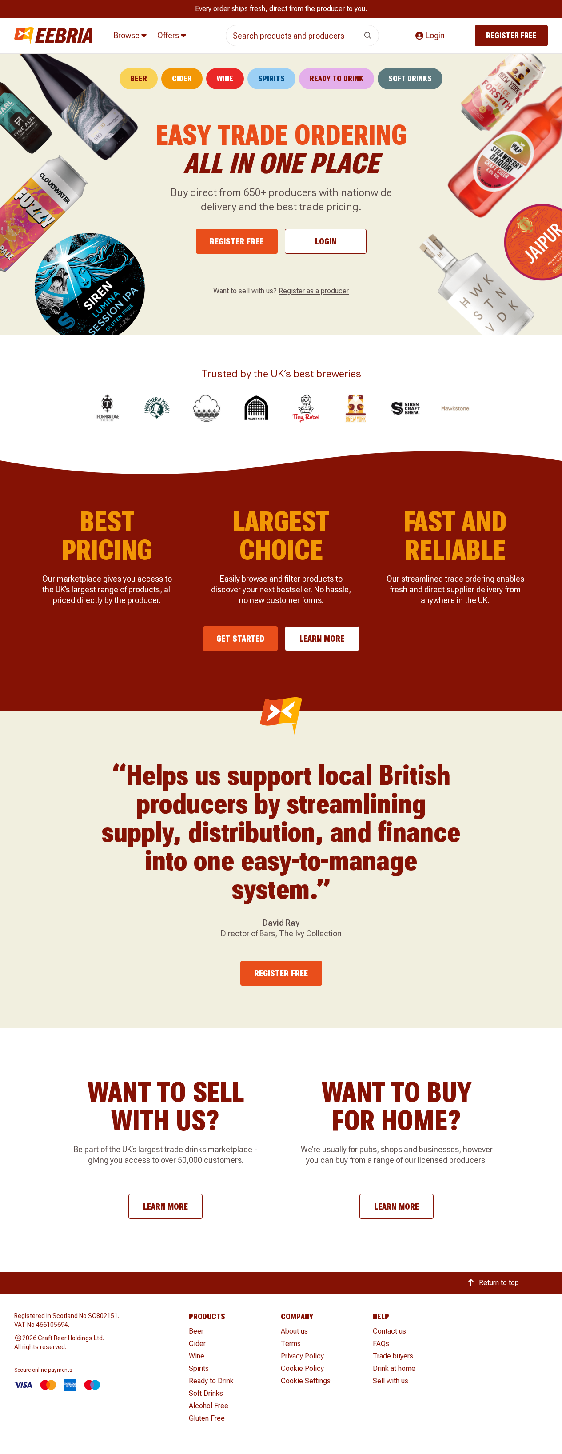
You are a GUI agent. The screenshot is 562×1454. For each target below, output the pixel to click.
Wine (225, 78)
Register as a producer (314, 291)
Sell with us (390, 1381)
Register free (511, 35)
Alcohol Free (208, 1406)
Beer (138, 78)
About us (294, 1331)
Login (325, 241)
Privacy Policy (302, 1356)
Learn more (321, 638)
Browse (127, 35)
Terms (291, 1343)
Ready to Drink (336, 78)
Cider (182, 78)
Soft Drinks (410, 78)
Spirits (271, 78)
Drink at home (394, 1368)
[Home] (53, 35)
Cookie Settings (306, 1381)
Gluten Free (207, 1418)
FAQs (381, 1343)
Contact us (389, 1331)
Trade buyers (393, 1356)
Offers (169, 35)
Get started (240, 638)
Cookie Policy (302, 1368)
